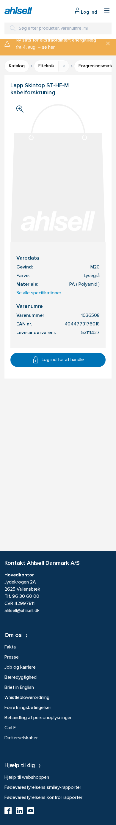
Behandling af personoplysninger (38, 718)
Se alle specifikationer (38, 293)
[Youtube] (30, 812)
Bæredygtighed (20, 677)
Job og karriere (20, 667)
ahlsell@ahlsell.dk (22, 611)
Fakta (10, 647)
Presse (11, 657)
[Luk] (106, 43)
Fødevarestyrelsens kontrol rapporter (43, 798)
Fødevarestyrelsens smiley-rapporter (42, 788)
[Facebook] (8, 812)
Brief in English (19, 688)
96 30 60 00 (25, 596)
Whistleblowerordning (26, 698)
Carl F (10, 728)
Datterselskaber (21, 738)
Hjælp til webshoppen (26, 777)
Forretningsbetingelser (27, 708)
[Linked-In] (19, 812)
